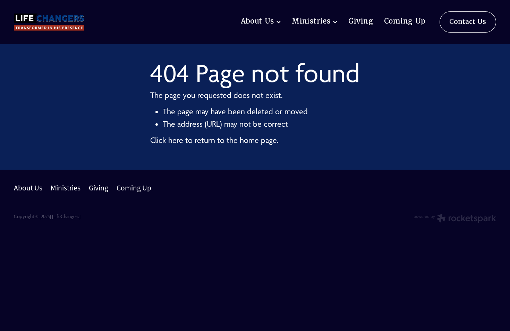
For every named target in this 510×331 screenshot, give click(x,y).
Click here (166, 140)
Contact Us (467, 21)
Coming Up (405, 21)
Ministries (312, 21)
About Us (259, 21)
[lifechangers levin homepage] (62, 22)
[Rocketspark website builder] (455, 219)
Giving (360, 21)
